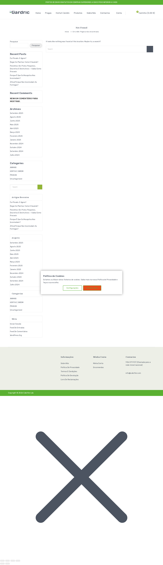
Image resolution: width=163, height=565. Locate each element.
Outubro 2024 (16, 147)
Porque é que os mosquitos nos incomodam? (22, 76)
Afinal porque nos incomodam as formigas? (23, 83)
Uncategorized (16, 179)
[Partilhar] (12, 561)
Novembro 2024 (16, 144)
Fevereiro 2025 (16, 136)
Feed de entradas (17, 328)
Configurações (72, 288)
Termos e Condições (69, 371)
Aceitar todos (92, 288)
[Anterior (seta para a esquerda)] (2, 564)
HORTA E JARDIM (17, 171)
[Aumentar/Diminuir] (2, 561)
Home (38, 13)
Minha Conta (98, 363)
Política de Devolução (69, 376)
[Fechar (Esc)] (18, 561)
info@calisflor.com (133, 373)
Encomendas (98, 367)
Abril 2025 (14, 128)
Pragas (48, 13)
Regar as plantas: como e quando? (24, 62)
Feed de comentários (19, 332)
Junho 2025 (15, 121)
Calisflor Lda (28, 393)
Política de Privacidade (70, 367)
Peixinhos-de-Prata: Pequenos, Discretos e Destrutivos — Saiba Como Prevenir (25, 69)
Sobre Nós (91, 13)
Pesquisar (14, 42)
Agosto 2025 (15, 117)
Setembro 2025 (16, 113)
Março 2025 (15, 132)
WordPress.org (16, 335)
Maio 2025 (14, 125)
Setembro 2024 (16, 151)
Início (67, 32)
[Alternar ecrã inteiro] (7, 561)
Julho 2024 (14, 155)
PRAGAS (13, 175)
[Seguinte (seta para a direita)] (7, 564)
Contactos (105, 13)
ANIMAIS (13, 167)
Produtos (78, 13)
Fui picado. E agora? (18, 58)
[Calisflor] (20, 12)
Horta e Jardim (62, 13)
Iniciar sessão (15, 324)
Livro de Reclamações (70, 380)
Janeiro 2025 (15, 140)
